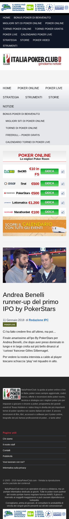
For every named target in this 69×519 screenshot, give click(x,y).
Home (6, 17)
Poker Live (10, 34)
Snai (23, 183)
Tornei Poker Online (17, 28)
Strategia (10, 40)
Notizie (8, 106)
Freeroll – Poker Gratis (23, 135)
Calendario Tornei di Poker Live (28, 142)
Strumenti (10, 45)
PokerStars (23, 193)
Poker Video (41, 40)
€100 (35, 212)
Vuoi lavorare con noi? (14, 462)
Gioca (49, 171)
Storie (24, 40)
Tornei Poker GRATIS (49, 28)
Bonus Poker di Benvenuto (32, 17)
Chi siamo (8, 439)
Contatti (6, 450)
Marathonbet (22, 212)
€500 (35, 184)
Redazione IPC (39, 320)
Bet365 (22, 171)
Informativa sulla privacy (14, 468)
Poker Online (54, 23)
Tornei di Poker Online (21, 128)
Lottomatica (19, 202)
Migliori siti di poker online (22, 23)
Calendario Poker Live (36, 34)
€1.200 (33, 203)
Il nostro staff (9, 444)
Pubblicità (7, 456)
